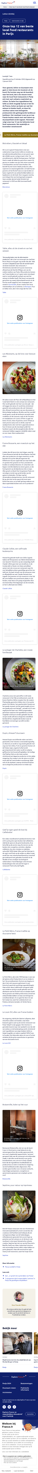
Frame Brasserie (8, 487)
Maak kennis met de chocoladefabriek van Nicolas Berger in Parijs (17, 1361)
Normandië (12, 284)
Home (5, 7)
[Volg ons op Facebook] (9, 1407)
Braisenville (6, 1179)
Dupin (5, 768)
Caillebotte (6, 869)
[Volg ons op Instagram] (4, 1407)
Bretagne (28, 286)
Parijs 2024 (7, 1383)
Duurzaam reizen (9, 1388)
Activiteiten (7, 1392)
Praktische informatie (25, 1389)
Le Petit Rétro (7, 1005)
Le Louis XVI (7, 1043)
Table (4, 292)
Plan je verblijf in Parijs (12, 1267)
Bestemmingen (26, 1383)
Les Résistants (7, 437)
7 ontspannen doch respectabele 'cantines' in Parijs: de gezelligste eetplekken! (20, 1279)
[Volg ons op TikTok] (14, 1407)
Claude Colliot (7, 588)
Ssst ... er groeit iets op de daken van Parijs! (19, 1276)
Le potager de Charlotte (10, 726)
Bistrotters (6, 187)
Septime (5, 1255)
